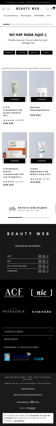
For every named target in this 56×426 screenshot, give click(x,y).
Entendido (19, 421)
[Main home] (27, 10)
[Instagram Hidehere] (40, 271)
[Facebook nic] (44, 261)
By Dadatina (9, 52)
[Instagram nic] (40, 261)
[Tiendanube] (28, 409)
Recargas (26, 15)
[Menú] (4, 9)
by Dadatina (11, 15)
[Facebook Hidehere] (44, 271)
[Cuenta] (8, 8)
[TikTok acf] (47, 256)
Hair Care (21, 52)
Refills (47, 52)
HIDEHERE (39, 15)
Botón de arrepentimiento (28, 394)
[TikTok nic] (47, 261)
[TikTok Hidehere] (47, 271)
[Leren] (28, 402)
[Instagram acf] (40, 256)
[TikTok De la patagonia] (47, 266)
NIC (49, 15)
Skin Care (34, 52)
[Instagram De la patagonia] (40, 266)
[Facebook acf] (44, 256)
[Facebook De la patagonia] (44, 266)
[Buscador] (47, 9)
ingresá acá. (28, 388)
